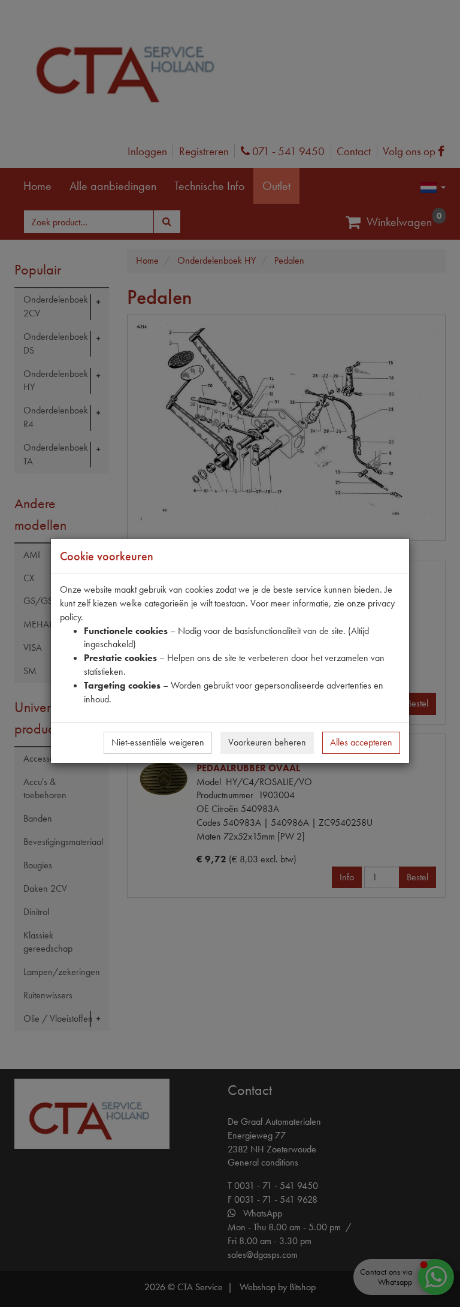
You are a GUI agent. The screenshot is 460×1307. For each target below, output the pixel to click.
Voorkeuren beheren (267, 742)
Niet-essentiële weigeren (157, 742)
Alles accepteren (361, 742)
